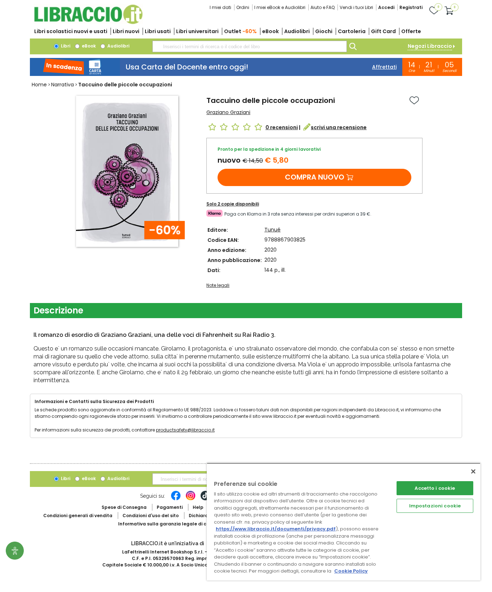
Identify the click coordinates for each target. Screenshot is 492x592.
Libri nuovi (126, 31)
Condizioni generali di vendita (77, 515)
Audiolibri (297, 31)
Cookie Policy (351, 571)
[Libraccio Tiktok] (205, 499)
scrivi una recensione (339, 127)
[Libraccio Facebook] (176, 499)
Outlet (240, 31)
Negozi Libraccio (430, 46)
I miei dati (220, 7)
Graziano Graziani (228, 112)
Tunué (272, 229)
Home (39, 84)
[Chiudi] (473, 471)
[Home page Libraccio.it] (88, 22)
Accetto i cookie (435, 488)
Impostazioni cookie (435, 505)
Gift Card (383, 31)
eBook (270, 31)
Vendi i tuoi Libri (356, 7)
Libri (65, 46)
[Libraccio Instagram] (190, 499)
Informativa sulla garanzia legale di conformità (174, 524)
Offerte (411, 31)
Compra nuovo (314, 177)
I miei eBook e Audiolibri (279, 7)
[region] (343, 521)
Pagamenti (170, 507)
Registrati (410, 7)
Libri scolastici (70, 31)
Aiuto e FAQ (322, 7)
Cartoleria (352, 31)
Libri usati (158, 31)
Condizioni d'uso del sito (150, 515)
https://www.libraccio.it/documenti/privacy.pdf (276, 528)
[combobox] (249, 46)
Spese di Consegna (124, 507)
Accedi (386, 7)
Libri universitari (197, 31)
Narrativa (62, 84)
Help (198, 507)
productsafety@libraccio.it (185, 430)
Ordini (242, 7)
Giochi (323, 31)
